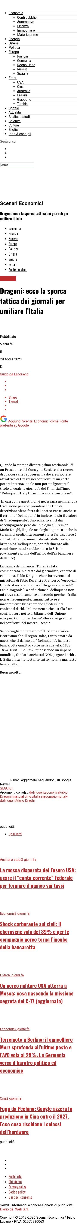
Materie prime (27, 35)
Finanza (23, 26)
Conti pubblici (27, 17)
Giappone (24, 100)
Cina (20, 87)
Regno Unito (26, 65)
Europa (14, 52)
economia (52, 792)
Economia (16, 13)
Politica (14, 48)
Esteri (13, 78)
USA (20, 82)
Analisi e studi (19, 117)
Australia (23, 91)
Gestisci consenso (20, 1197)
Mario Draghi (25, 801)
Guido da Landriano (14, 374)
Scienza (15, 121)
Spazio (14, 108)
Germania (24, 61)
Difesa (14, 43)
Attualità (15, 112)
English (14, 130)
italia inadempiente (47, 796)
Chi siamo (15, 1181)
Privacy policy (17, 1186)
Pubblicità (15, 1176)
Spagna (22, 74)
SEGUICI (6, 788)
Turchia (22, 104)
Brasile (22, 95)
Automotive (25, 22)
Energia (14, 39)
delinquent (37, 792)
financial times (22, 796)
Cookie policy (17, 1192)
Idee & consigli (20, 134)
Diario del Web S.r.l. (14, 1209)
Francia (22, 56)
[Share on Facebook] (43, 382)
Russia (22, 69)
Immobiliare (26, 30)
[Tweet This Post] (43, 386)
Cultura (14, 125)
